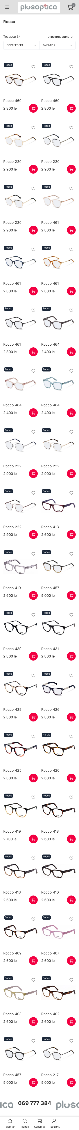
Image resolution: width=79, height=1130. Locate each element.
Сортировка (15, 45)
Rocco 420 (50, 770)
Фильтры (49, 45)
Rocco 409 (12, 953)
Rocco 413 (50, 527)
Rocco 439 (12, 649)
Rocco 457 (50, 588)
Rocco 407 (50, 953)
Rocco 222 (12, 466)
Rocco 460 (12, 100)
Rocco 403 (12, 1014)
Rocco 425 (12, 770)
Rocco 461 (50, 222)
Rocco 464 (50, 344)
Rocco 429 (12, 709)
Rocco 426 (50, 709)
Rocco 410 (12, 588)
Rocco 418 (50, 831)
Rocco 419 (12, 831)
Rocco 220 (12, 161)
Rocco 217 (50, 1075)
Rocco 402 (50, 1014)
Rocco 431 (50, 649)
